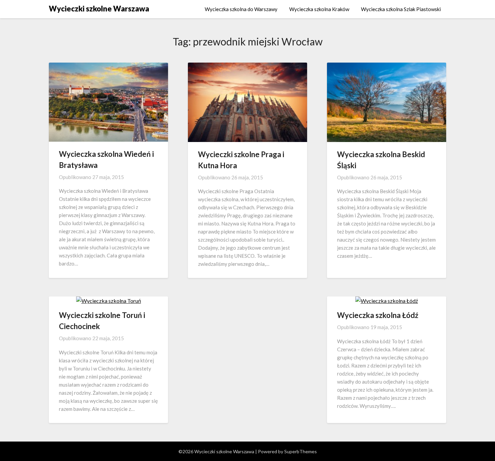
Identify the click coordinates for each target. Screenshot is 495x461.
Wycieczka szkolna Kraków (319, 9)
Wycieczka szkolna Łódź (377, 315)
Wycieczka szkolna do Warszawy (241, 9)
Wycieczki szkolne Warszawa (99, 8)
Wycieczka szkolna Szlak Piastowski (401, 9)
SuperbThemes (300, 451)
